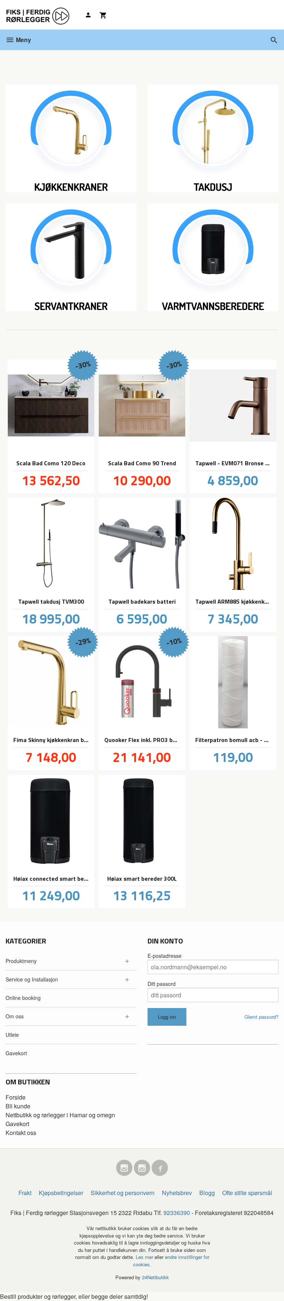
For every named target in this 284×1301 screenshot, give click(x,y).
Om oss (15, 1016)
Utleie (12, 1034)
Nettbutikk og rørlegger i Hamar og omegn (60, 1115)
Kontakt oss (21, 1132)
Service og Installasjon (32, 979)
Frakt (24, 1192)
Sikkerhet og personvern (123, 1192)
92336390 (176, 1212)
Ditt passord (162, 983)
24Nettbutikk (155, 1277)
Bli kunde (18, 1106)
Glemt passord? (261, 1016)
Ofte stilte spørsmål (247, 1192)
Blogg (207, 1192)
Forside (16, 1097)
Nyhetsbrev (177, 1192)
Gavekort (16, 1053)
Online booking (23, 997)
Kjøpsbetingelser (61, 1192)
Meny (22, 39)
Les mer (145, 1256)
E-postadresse (165, 955)
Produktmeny (21, 960)
